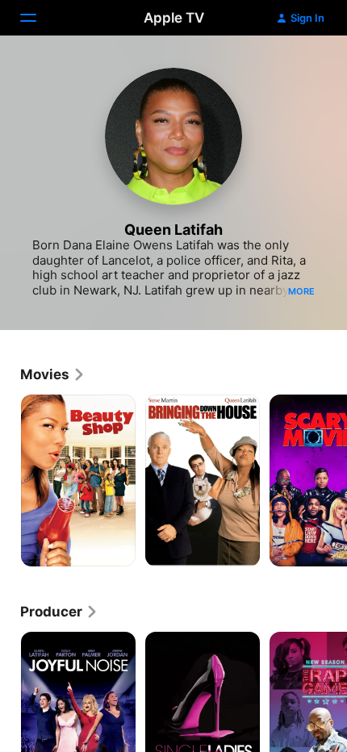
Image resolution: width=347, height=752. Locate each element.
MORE (301, 291)
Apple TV (174, 18)
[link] (53, 374)
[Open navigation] (38, 18)
